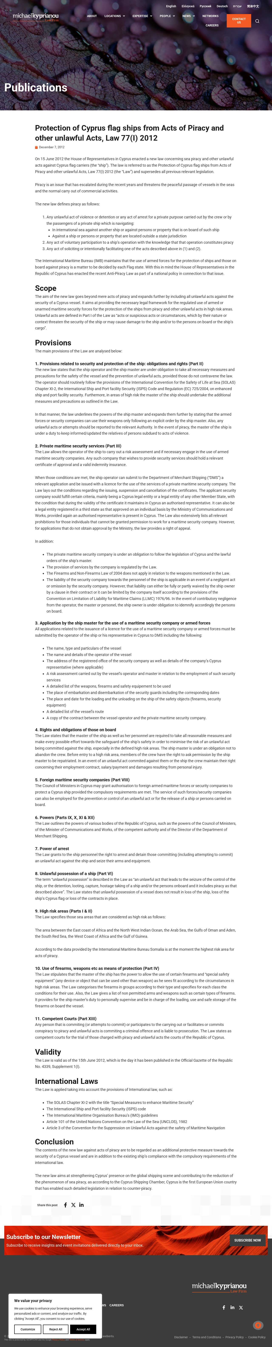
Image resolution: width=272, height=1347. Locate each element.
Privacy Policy (58, 1340)
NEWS (187, 16)
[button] (257, 21)
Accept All (83, 1329)
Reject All (55, 1329)
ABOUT (92, 16)
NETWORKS (211, 16)
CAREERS (212, 25)
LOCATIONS (113, 16)
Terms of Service (76, 1340)
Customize (28, 1329)
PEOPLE (165, 16)
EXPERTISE (140, 16)
